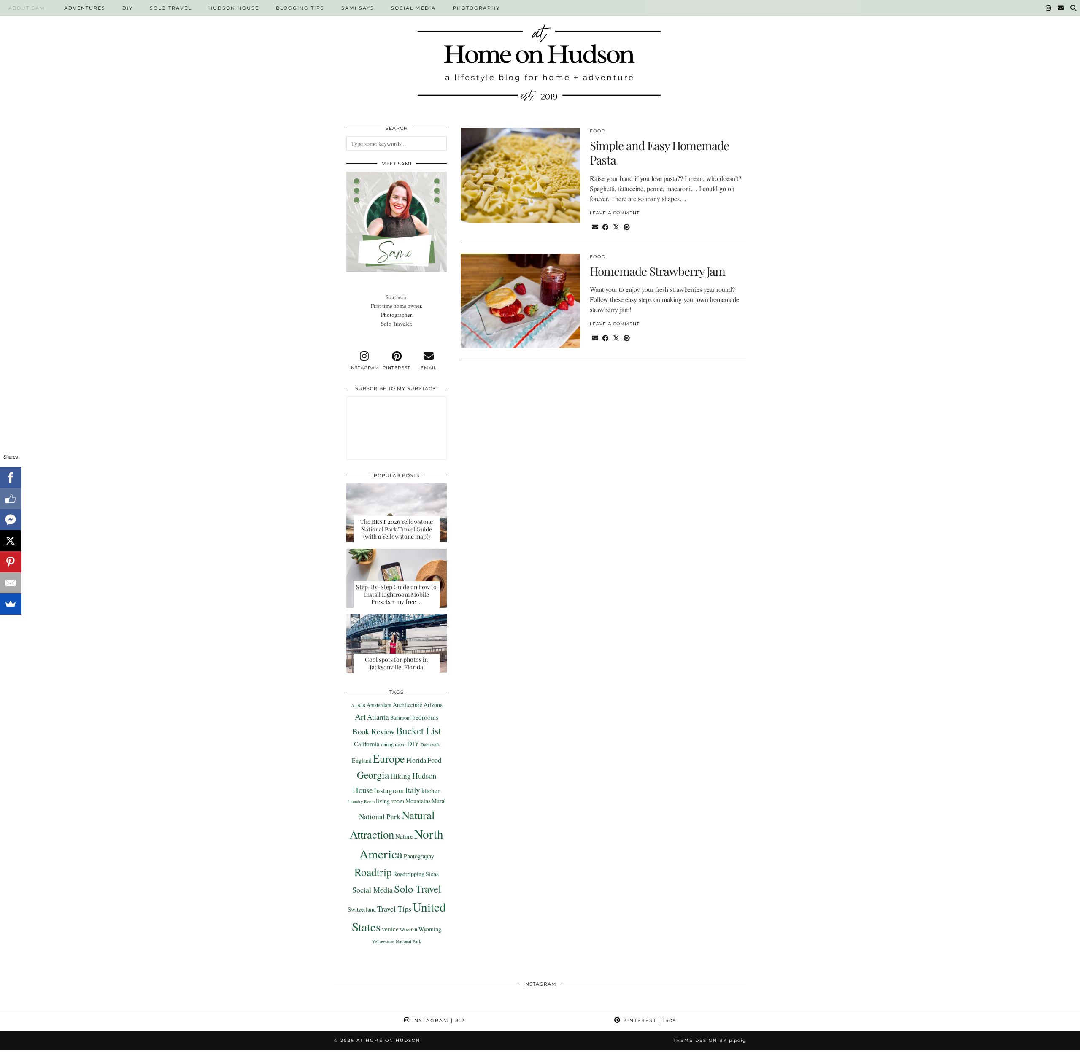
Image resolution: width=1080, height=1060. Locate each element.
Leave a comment (615, 213)
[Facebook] (10, 477)
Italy (412, 789)
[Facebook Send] (10, 519)
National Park (379, 816)
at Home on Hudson (388, 1040)
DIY (127, 8)
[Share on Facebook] (605, 227)
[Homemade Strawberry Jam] (520, 301)
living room (390, 801)
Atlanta (378, 717)
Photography (476, 8)
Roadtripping (408, 874)
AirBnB (358, 705)
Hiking (400, 776)
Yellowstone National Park (396, 941)
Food (598, 131)
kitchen (431, 790)
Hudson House (233, 8)
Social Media (413, 8)
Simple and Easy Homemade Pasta (659, 152)
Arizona (433, 705)
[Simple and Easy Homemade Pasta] (520, 175)
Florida (416, 760)
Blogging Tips (300, 8)
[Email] (1061, 8)
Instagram (389, 790)
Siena (432, 874)
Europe (389, 758)
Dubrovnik (430, 744)
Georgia (373, 775)
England (362, 760)
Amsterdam (379, 705)
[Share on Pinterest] (626, 227)
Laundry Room (361, 801)
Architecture (407, 705)
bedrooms (425, 717)
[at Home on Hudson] (540, 57)
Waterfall (408, 930)
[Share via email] (595, 227)
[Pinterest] (10, 561)
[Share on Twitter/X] (616, 227)
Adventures (84, 8)
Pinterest (649, 1020)
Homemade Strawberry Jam (657, 271)
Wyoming (429, 929)
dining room (393, 744)
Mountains (417, 801)
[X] (10, 540)
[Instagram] (1049, 8)
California (367, 743)
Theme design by (709, 1040)
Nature (404, 836)
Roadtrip (373, 872)
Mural (439, 801)
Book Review (373, 731)
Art (360, 716)
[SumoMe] (10, 604)
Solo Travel (171, 8)
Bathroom (400, 717)
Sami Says (357, 8)
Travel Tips (394, 909)
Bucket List (418, 730)
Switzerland (362, 909)
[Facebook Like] (10, 498)
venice (390, 929)
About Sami (27, 8)
